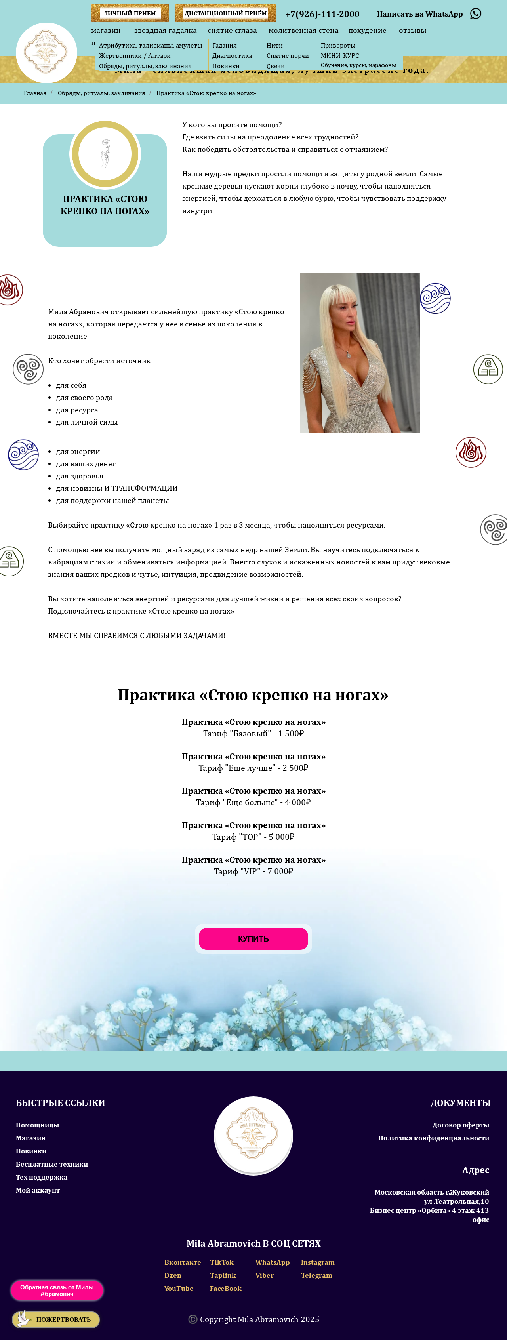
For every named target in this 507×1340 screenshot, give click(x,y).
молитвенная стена (304, 29)
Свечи (276, 66)
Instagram (318, 1262)
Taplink (223, 1275)
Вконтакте (182, 1262)
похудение (368, 29)
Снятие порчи (288, 55)
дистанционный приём (226, 13)
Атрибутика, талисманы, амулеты (150, 45)
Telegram (316, 1275)
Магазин (31, 1138)
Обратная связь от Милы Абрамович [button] (57, 1290)
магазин (106, 29)
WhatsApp (272, 1262)
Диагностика (232, 55)
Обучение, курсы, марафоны (358, 64)
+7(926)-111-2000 (322, 14)
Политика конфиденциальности (433, 1138)
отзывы (413, 29)
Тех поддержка (42, 1177)
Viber (264, 1275)
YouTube (179, 1288)
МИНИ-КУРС (340, 55)
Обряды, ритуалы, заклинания (145, 66)
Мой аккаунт (38, 1190)
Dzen (172, 1275)
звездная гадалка (165, 29)
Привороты (338, 45)
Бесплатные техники (52, 1164)
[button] (56, 1319)
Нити (275, 45)
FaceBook (226, 1288)
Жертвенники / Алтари (135, 55)
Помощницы (37, 1125)
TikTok (222, 1262)
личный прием (129, 13)
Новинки (226, 66)
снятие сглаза (232, 29)
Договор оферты (461, 1125)
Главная (35, 93)
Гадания (224, 45)
